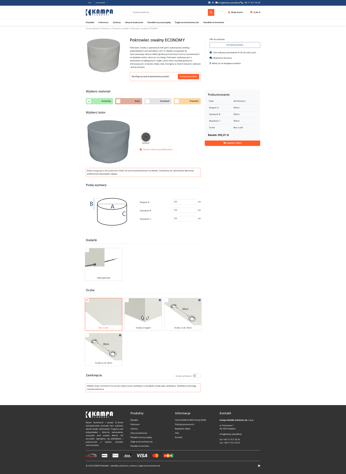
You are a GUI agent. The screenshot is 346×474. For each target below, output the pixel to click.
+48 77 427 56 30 (251, 3)
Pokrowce (103, 22)
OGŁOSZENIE (100, 2)
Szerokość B (145, 210)
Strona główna (92, 28)
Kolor (211, 101)
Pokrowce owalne (120, 28)
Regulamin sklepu (182, 429)
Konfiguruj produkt (188, 76)
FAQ (89, 2)
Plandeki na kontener (213, 22)
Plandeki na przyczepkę (159, 22)
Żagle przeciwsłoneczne (187, 22)
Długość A (144, 202)
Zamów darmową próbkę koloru (157, 149)
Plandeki (90, 22)
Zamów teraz (234, 143)
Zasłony (117, 22)
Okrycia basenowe (134, 22)
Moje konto (237, 12)
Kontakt (178, 437)
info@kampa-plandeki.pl (229, 3)
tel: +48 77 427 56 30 (230, 439)
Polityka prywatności (184, 424)
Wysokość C (145, 219)
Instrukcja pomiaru (235, 45)
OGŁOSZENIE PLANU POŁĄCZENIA (190, 420)
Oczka (212, 127)
